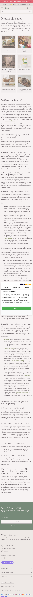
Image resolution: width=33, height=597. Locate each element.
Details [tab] (27, 287)
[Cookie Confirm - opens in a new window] (25, 284)
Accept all (16, 308)
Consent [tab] (6, 287)
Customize (16, 312)
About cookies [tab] (16, 287)
